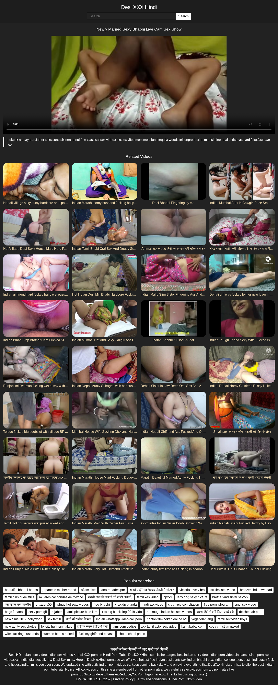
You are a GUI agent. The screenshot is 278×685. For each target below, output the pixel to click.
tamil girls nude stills (19, 597)
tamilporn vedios (124, 626)
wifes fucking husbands (22, 634)
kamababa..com (192, 626)
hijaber (57, 612)
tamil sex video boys (232, 619)
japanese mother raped (59, 590)
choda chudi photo (131, 634)
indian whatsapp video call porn (119, 619)
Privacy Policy (123, 679)
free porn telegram (217, 604)
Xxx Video (194, 679)
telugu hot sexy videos (73, 604)
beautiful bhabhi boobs (21, 590)
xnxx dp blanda (126, 604)
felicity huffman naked (56, 626)
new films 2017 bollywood (23, 619)
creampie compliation (183, 604)
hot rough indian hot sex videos (169, 612)
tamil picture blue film (82, 612)
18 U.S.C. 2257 (99, 679)
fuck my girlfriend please (96, 634)
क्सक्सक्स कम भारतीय (18, 604)
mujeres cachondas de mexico (61, 597)
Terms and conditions (151, 679)
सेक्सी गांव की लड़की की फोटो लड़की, (110, 597)
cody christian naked (224, 626)
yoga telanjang (202, 619)
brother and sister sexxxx (230, 597)
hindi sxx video (152, 604)
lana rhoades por (113, 590)
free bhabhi (102, 604)
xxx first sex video (222, 590)
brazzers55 (44, 604)
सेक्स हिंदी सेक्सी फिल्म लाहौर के (215, 612)
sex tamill (54, 619)
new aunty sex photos (20, 626)
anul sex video (245, 604)
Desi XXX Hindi (139, 7)
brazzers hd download (256, 590)
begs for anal (14, 612)
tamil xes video (148, 597)
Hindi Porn (177, 679)
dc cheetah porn (250, 612)
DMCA (81, 679)
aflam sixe (88, 590)
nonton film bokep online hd (167, 619)
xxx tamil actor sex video (158, 626)
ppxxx (167, 597)
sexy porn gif (37, 612)
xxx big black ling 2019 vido (122, 612)
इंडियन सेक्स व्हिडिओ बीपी (92, 626)
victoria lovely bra (192, 590)
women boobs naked (59, 634)
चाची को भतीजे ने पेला (78, 619)
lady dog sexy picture (192, 597)
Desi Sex (59, 659)
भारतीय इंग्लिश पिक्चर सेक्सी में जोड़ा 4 (152, 590)
